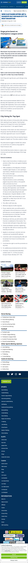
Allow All (14, 554)
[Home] (1, 11)
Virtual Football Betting (8, 341)
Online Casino (6, 364)
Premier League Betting (8, 334)
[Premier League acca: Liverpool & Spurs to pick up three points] (7, 267)
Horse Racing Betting (8, 319)
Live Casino (5, 367)
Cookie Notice (7, 550)
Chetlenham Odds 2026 (8, 317)
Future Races (5, 322)
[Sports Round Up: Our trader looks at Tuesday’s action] (21, 267)
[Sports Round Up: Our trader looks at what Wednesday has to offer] (7, 298)
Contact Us (6, 381)
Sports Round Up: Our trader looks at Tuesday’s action (20, 274)
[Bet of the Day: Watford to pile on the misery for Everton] (21, 283)
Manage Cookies (14, 560)
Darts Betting (6, 352)
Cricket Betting (6, 356)
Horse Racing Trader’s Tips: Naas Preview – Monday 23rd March (6, 289)
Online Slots (5, 369)
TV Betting (5, 354)
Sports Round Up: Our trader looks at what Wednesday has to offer (6, 305)
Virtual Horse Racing (7, 326)
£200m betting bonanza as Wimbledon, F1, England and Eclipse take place (20, 305)
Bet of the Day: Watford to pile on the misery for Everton (20, 289)
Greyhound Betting (7, 349)
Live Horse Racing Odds (8, 324)
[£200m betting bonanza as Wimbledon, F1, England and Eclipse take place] (21, 298)
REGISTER (24, 2)
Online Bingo (5, 362)
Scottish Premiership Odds (9, 339)
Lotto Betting (5, 347)
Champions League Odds (9, 337)
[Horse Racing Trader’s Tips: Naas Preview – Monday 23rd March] (7, 283)
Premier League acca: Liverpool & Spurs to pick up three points (6, 274)
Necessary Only (14, 557)
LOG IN (19, 2)
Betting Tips (8, 11)
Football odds (6, 332)
